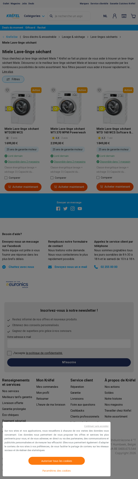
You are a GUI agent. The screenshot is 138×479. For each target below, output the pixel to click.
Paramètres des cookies (56, 470)
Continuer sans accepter (96, 426)
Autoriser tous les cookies (56, 461)
